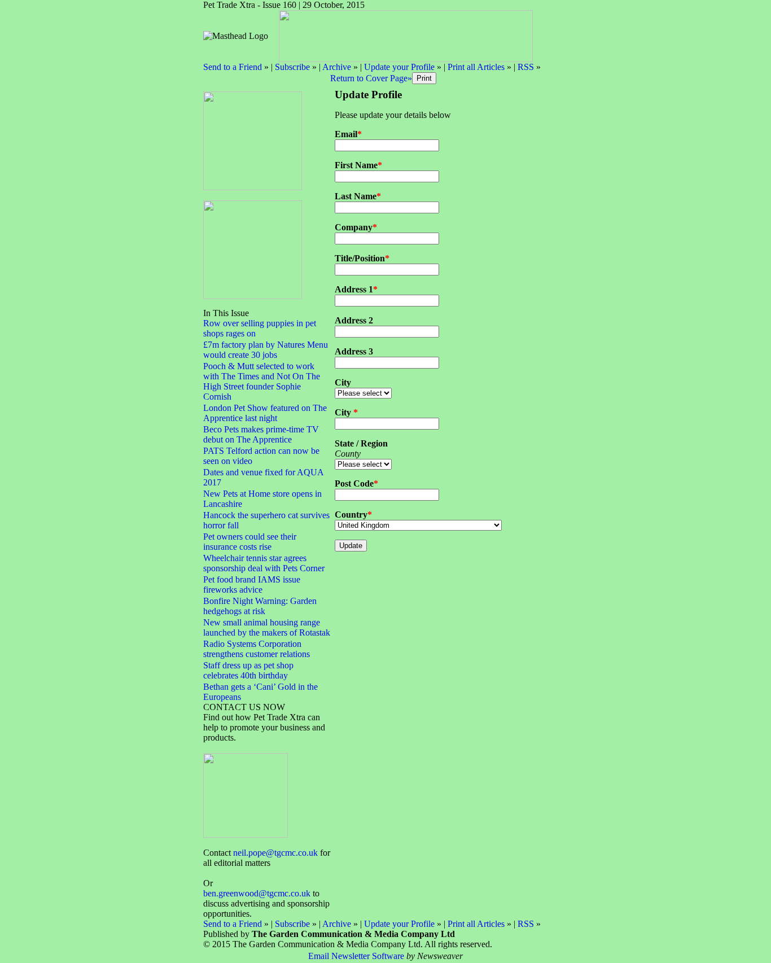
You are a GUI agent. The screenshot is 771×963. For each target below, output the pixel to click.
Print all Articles (476, 67)
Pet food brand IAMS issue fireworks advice (251, 584)
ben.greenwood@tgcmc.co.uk (256, 893)
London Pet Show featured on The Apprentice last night (265, 413)
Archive (336, 67)
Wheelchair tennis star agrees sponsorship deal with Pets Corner (264, 563)
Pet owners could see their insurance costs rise (249, 541)
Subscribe (292, 67)
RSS (526, 67)
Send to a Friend (232, 67)
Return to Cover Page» (371, 78)
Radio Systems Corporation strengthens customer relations (256, 649)
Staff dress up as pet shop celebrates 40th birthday (248, 670)
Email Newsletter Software (356, 956)
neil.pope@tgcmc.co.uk (275, 852)
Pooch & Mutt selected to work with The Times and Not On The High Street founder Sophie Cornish (261, 381)
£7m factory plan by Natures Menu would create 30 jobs (265, 350)
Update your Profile (399, 67)
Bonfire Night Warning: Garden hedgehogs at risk (260, 606)
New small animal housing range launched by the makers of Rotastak (266, 627)
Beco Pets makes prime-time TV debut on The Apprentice (261, 434)
